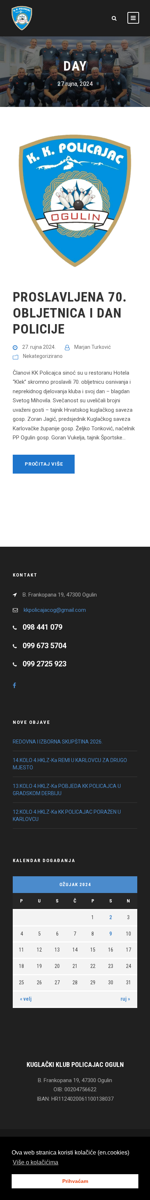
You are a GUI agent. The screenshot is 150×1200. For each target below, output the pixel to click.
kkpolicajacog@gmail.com (55, 610)
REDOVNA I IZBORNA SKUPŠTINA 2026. (58, 742)
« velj (26, 999)
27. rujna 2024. (39, 347)
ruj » (125, 999)
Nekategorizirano (43, 356)
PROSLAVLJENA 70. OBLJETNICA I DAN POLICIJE (70, 313)
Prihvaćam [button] (75, 1181)
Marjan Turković (92, 347)
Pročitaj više (44, 464)
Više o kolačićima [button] (35, 1162)
